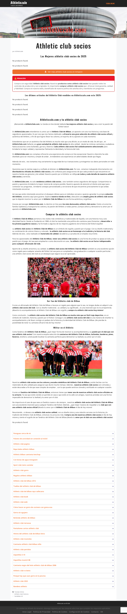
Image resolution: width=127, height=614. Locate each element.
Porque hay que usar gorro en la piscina (29, 576)
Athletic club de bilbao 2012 (24, 481)
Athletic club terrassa (22, 523)
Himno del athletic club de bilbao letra (29, 534)
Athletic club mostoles (22, 539)
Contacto (95, 612)
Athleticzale (19, 2)
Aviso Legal (26, 612)
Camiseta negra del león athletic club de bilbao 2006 (34, 565)
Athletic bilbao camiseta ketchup (26, 454)
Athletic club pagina (21, 444)
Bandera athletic (20, 586)
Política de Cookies (59, 612)
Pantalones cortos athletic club (26, 528)
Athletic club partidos (22, 549)
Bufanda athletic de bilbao (24, 518)
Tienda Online (110, 3)
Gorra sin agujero (20, 512)
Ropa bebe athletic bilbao (23, 449)
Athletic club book (20, 497)
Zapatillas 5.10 (19, 555)
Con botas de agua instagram (25, 460)
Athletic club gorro (20, 470)
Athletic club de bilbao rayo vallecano (28, 491)
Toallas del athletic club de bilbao (27, 486)
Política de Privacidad (41, 612)
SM (101, 612)
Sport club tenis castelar (23, 465)
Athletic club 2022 (20, 581)
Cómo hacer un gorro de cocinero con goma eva (32, 507)
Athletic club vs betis (21, 570)
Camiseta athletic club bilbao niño (27, 544)
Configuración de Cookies (79, 612)
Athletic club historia (21, 594)
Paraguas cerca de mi (22, 433)
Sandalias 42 (18, 596)
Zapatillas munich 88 (21, 560)
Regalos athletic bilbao (22, 475)
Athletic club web (20, 502)
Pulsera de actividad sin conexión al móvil (30, 439)
